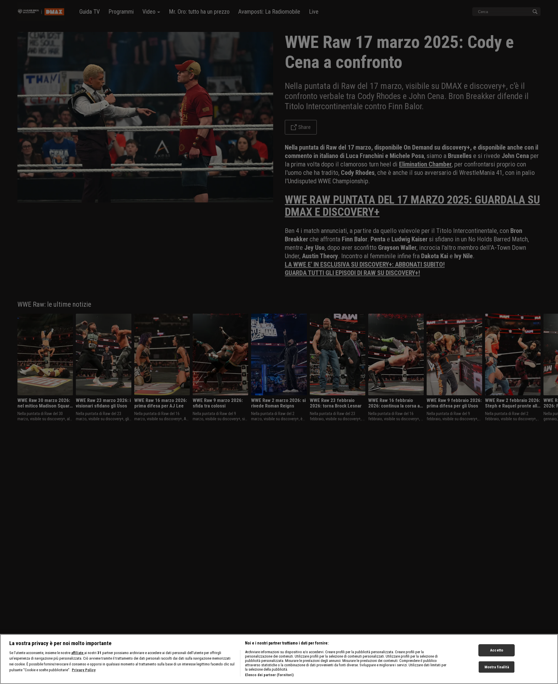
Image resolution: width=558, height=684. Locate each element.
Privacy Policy (84, 670)
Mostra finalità (496, 667)
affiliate (77, 653)
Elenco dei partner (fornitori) (269, 675)
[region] (279, 659)
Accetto (496, 650)
